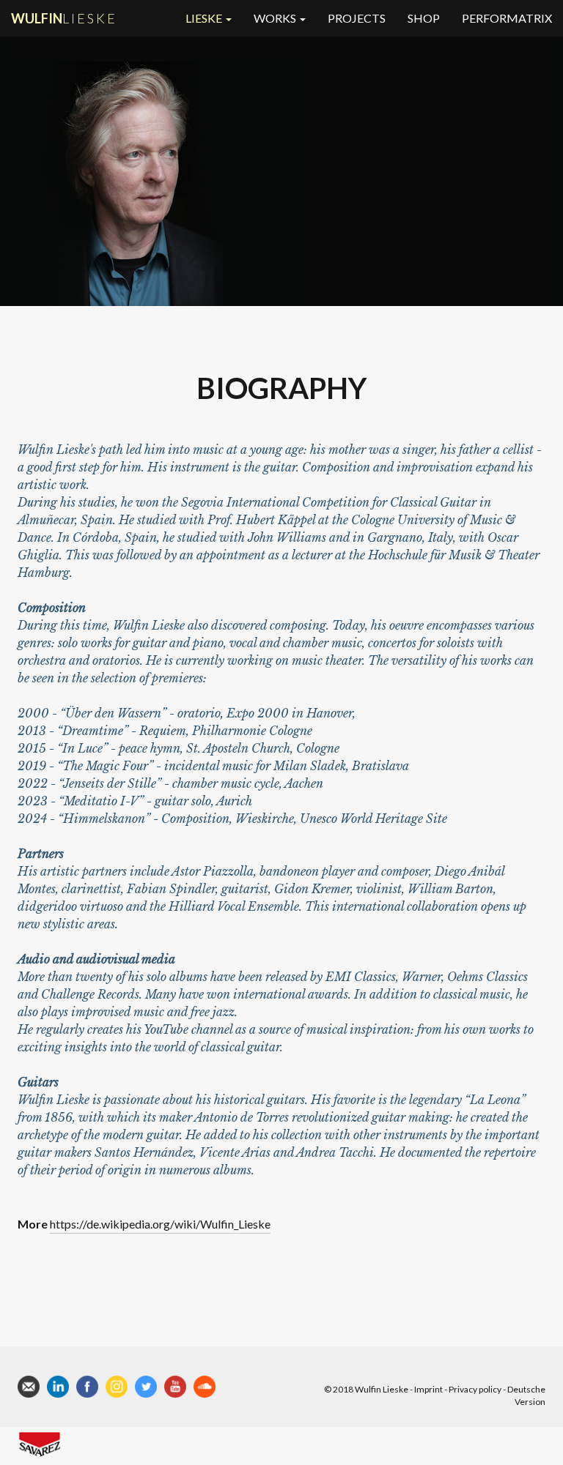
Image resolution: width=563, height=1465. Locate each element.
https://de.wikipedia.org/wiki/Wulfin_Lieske (160, 1224)
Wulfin (64, 18)
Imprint (428, 1389)
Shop (424, 18)
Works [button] (276, 18)
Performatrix (507, 18)
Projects (357, 18)
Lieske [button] (204, 18)
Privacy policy (475, 1389)
